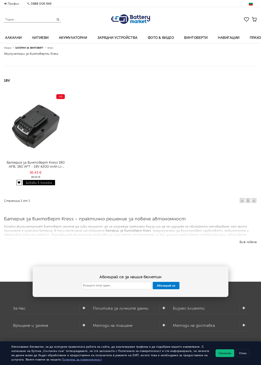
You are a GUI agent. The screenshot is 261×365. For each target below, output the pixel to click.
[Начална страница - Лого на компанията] (130, 19)
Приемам (225, 353)
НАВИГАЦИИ (229, 37)
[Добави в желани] (19, 182)
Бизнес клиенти (189, 307)
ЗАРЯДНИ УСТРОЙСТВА (117, 37)
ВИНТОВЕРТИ (196, 37)
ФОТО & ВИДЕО (161, 37)
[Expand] (84, 308)
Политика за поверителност (82, 359)
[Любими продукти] (246, 19)
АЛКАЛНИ (13, 37)
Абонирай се (166, 285)
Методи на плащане (113, 325)
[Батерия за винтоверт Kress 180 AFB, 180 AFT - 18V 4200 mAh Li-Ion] (36, 126)
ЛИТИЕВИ (40, 37)
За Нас (19, 307)
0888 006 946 (41, 3)
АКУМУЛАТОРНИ (73, 37)
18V (7, 80)
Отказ (243, 353)
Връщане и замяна (30, 325)
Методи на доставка (194, 325)
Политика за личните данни (120, 307)
